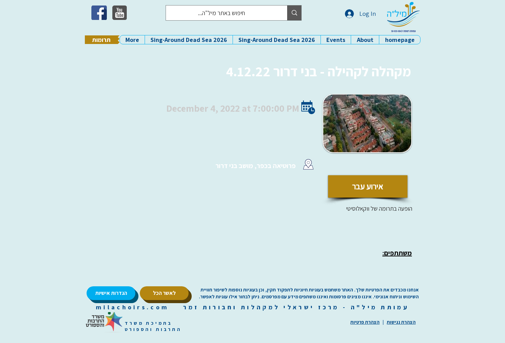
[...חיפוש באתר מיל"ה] (294, 12)
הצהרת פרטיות (365, 322)
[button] (365, 39)
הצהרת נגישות (401, 322)
